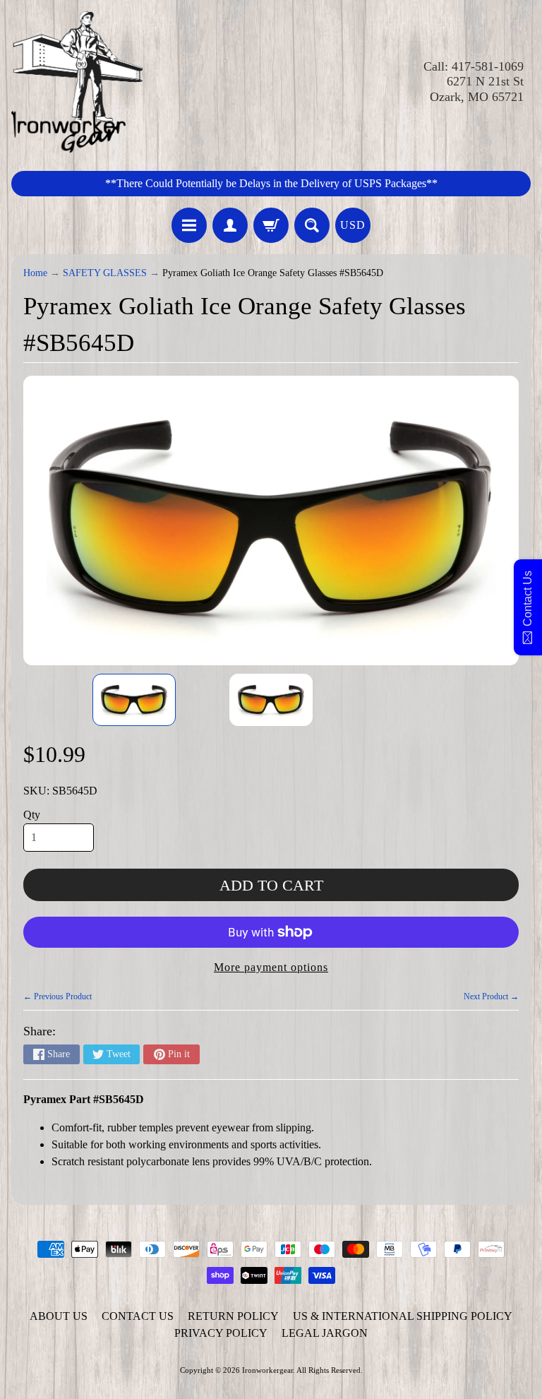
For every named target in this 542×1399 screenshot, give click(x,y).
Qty (31, 815)
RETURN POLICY (233, 1316)
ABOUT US (59, 1316)
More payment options (271, 967)
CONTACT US (138, 1316)
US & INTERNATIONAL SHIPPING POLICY (402, 1316)
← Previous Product (57, 996)
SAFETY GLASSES (105, 273)
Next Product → (491, 996)
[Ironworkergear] (77, 82)
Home (35, 273)
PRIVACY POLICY (220, 1333)
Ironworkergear (267, 1370)
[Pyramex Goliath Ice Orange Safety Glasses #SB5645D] (134, 700)
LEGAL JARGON (325, 1333)
